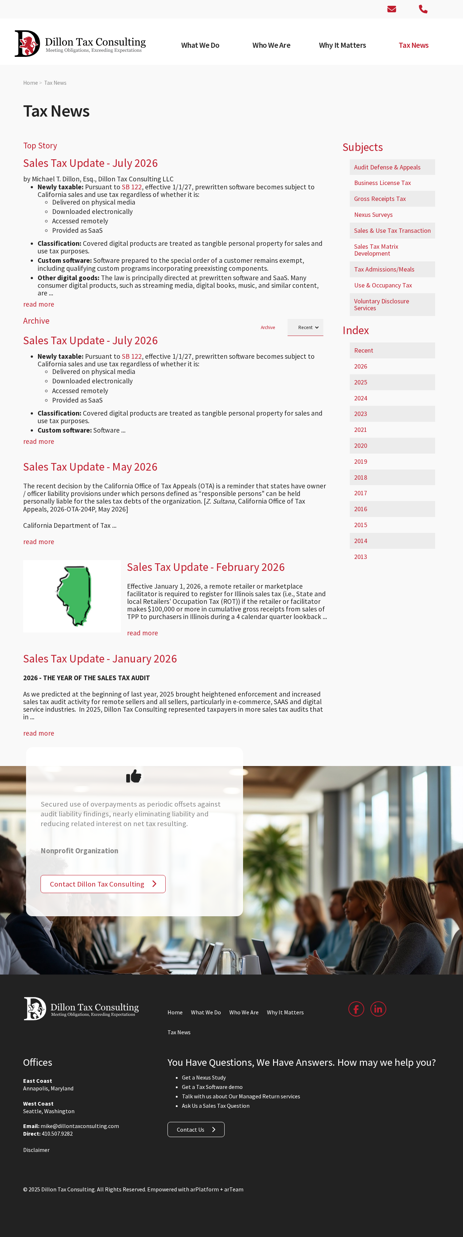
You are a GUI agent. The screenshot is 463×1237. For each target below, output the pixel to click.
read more (38, 304)
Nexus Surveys (373, 214)
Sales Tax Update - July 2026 (90, 163)
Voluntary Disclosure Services (381, 304)
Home (30, 82)
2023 (360, 413)
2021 (360, 429)
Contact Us (190, 1129)
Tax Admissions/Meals (384, 269)
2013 (360, 556)
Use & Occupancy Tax (383, 285)
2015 (360, 525)
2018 (360, 477)
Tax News (55, 82)
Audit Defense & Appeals (387, 167)
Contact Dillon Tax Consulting (97, 884)
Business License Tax (382, 182)
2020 (360, 445)
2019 (360, 461)
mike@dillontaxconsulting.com (80, 1125)
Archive (268, 327)
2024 (360, 398)
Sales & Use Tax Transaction (392, 230)
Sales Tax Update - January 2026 (100, 658)
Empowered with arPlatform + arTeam (195, 1189)
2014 (360, 541)
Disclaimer (36, 1149)
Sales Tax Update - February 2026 (206, 567)
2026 (360, 366)
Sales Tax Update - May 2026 (90, 466)
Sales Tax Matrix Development (376, 250)
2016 (360, 509)
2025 (360, 382)
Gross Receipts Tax (380, 198)
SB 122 (132, 186)
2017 (360, 493)
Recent (363, 350)
